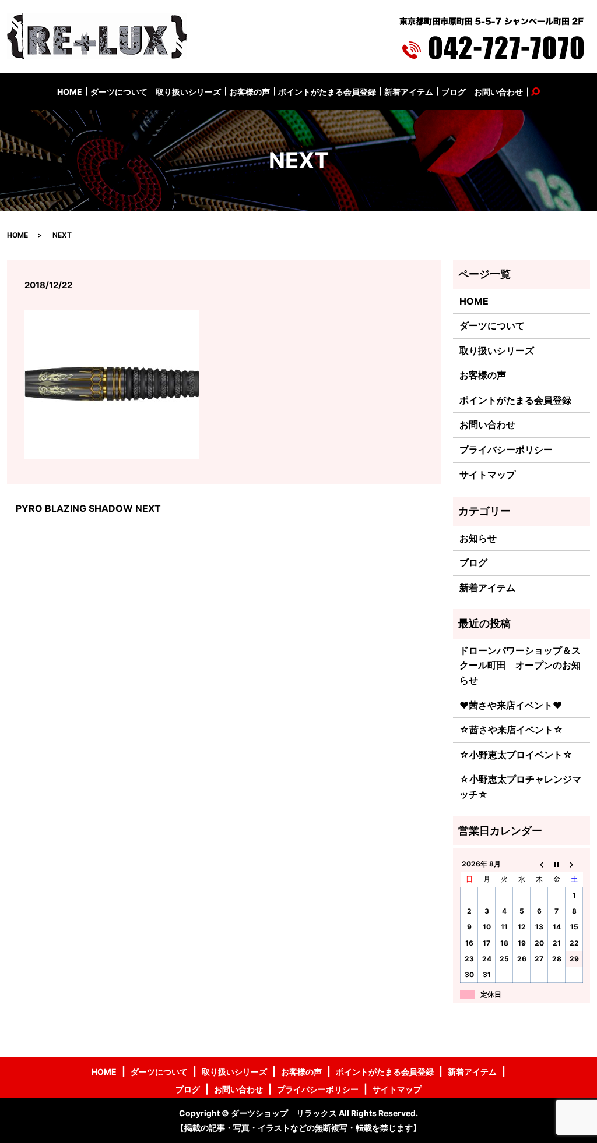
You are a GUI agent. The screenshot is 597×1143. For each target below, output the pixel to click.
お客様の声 (249, 92)
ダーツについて (119, 92)
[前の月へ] (539, 863)
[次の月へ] (574, 863)
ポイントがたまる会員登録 (327, 92)
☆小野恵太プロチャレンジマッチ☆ (520, 786)
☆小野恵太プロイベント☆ (516, 754)
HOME (69, 92)
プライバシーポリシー (506, 449)
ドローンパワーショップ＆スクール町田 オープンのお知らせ (520, 665)
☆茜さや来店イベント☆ (511, 729)
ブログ (453, 92)
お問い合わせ (498, 92)
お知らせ (478, 538)
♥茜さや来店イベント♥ (510, 705)
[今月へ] (557, 863)
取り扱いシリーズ (188, 92)
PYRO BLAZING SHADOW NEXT (88, 508)
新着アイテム (408, 92)
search (542, 92)
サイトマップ (487, 474)
